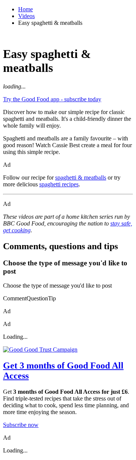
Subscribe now (21, 425)
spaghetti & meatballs (80, 177)
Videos (26, 16)
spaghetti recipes (59, 184)
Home (25, 9)
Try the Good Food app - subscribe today (52, 99)
